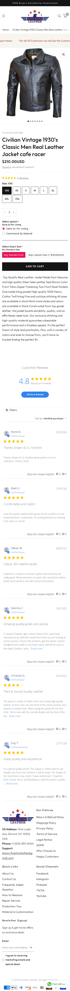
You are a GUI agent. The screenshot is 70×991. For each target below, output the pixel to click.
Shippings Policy (46, 822)
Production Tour (12, 906)
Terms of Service (46, 834)
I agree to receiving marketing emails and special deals (18, 960)
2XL (7, 198)
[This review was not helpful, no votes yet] (63, 474)
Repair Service (11, 900)
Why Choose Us (46, 850)
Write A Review (35, 394)
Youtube (41, 896)
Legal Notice (44, 839)
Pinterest (41, 884)
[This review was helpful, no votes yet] (57, 474)
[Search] (59, 16)
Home (5, 29)
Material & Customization (17, 912)
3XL (17, 198)
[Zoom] (63, 54)
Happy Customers (47, 856)
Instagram (42, 879)
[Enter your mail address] (30, 947)
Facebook (42, 873)
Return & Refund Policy (50, 817)
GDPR (40, 845)
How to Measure (12, 895)
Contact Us (9, 879)
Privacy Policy (44, 828)
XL (53, 190)
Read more (37, 648)
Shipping (6, 167)
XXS (7, 190)
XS (16, 190)
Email (5, 940)
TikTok (40, 890)
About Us (8, 873)
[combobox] (51, 418)
